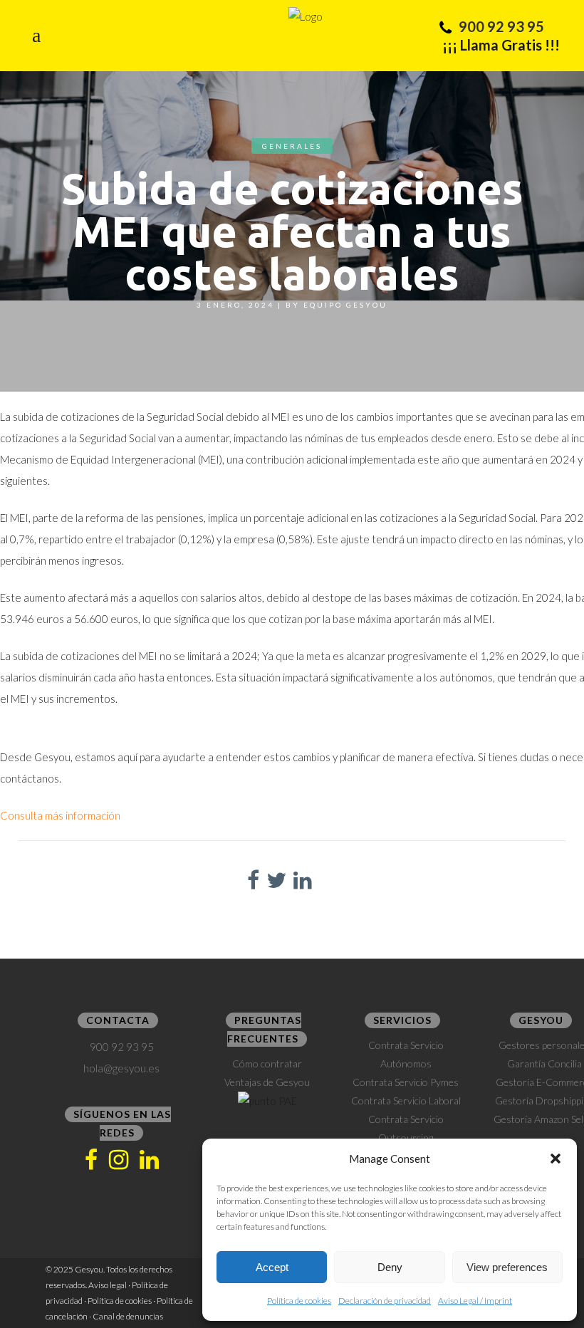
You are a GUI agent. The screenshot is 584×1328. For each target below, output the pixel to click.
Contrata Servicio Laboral (406, 1100)
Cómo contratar (267, 1063)
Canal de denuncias (128, 1316)
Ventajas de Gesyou (267, 1082)
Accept (272, 1267)
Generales (292, 146)
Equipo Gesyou (345, 304)
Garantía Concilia (544, 1063)
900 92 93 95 (501, 26)
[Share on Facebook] (253, 879)
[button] (555, 1158)
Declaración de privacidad (384, 1300)
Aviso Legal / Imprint (475, 1300)
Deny (389, 1267)
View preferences (507, 1267)
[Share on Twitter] (276, 879)
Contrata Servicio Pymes (406, 1082)
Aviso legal (107, 1285)
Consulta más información (60, 815)
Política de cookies (299, 1300)
